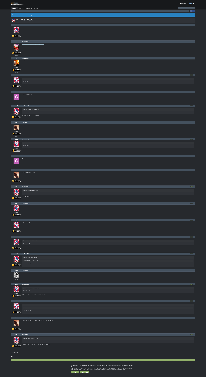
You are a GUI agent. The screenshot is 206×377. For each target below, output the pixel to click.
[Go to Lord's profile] (16, 47)
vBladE (18, 20)
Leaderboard (29, 8)
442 (17, 55)
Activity (21, 8)
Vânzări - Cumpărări (30, 20)
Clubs (36, 8)
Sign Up (190, 3)
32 (16, 38)
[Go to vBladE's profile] (13, 20)
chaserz (16, 122)
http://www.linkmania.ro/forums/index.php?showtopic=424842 (33, 44)
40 (16, 167)
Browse (14, 8)
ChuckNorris (16, 91)
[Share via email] (12, 356)
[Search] (194, 8)
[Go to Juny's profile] (16, 63)
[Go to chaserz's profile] (16, 127)
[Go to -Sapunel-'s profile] (16, 275)
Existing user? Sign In (184, 3)
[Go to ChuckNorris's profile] (16, 97)
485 (17, 72)
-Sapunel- (16, 270)
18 (16, 281)
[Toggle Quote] (23, 109)
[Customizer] (194, 3)
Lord (16, 41)
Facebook (193, 11)
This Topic (190, 8)
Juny (16, 58)
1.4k (17, 136)
